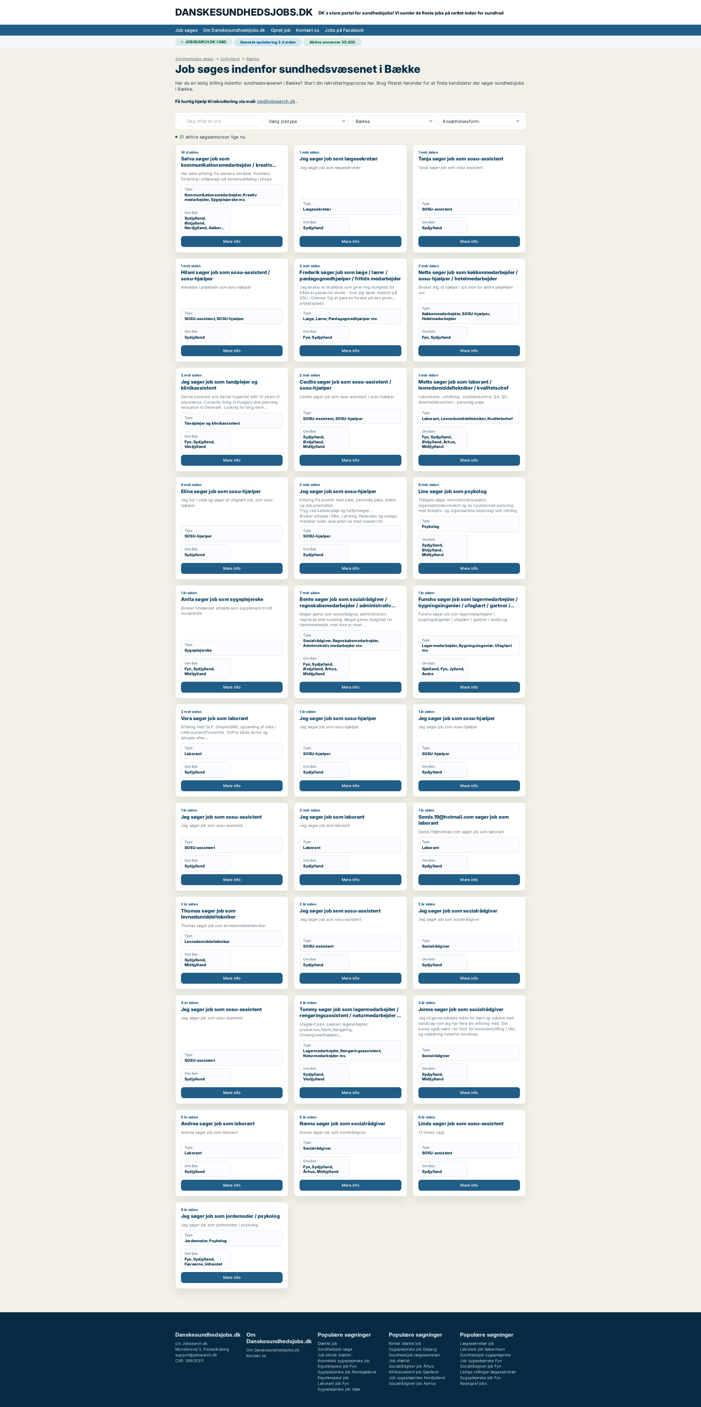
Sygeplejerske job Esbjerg (413, 1349)
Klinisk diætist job (405, 1343)
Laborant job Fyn (333, 1383)
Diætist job (327, 1343)
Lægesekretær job (477, 1343)
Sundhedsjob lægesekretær (414, 1355)
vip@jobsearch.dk (276, 101)
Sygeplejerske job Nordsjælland (347, 1371)
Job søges (186, 30)
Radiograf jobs (473, 1383)
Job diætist (399, 1360)
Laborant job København (482, 1349)
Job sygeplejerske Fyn (481, 1360)
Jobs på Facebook (344, 30)
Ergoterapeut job (333, 1377)
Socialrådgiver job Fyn (480, 1366)
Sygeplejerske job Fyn (480, 1377)
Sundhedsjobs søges (194, 59)
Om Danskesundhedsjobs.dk (234, 30)
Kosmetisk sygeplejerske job (344, 1360)
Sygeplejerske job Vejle (339, 1389)
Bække (252, 59)
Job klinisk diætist (334, 1355)
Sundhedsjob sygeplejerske (485, 1355)
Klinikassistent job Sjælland (414, 1371)
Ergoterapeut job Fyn (337, 1366)
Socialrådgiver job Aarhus (412, 1383)
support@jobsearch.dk (196, 1355)
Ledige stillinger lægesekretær (488, 1371)
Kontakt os (307, 30)
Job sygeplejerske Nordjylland (417, 1377)
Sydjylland (230, 59)
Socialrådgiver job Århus (411, 1366)
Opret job (281, 30)
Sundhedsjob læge (335, 1349)
